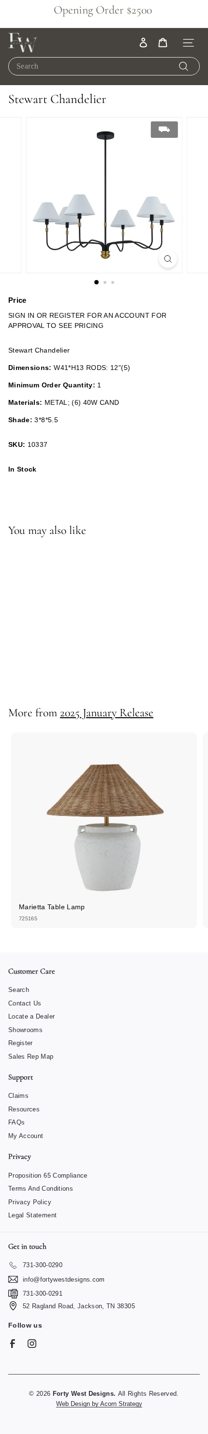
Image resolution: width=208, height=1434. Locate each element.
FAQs (16, 1122)
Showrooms (25, 1030)
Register (20, 1043)
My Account (26, 1135)
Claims (18, 1095)
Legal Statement (32, 1215)
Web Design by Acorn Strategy (99, 1403)
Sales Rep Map (31, 1056)
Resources (24, 1109)
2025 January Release (106, 713)
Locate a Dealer (31, 1016)
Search (18, 989)
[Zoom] (168, 259)
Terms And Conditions (40, 1188)
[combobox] (104, 66)
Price (17, 300)
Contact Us (25, 1003)
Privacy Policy (29, 1202)
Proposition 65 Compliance (48, 1175)
